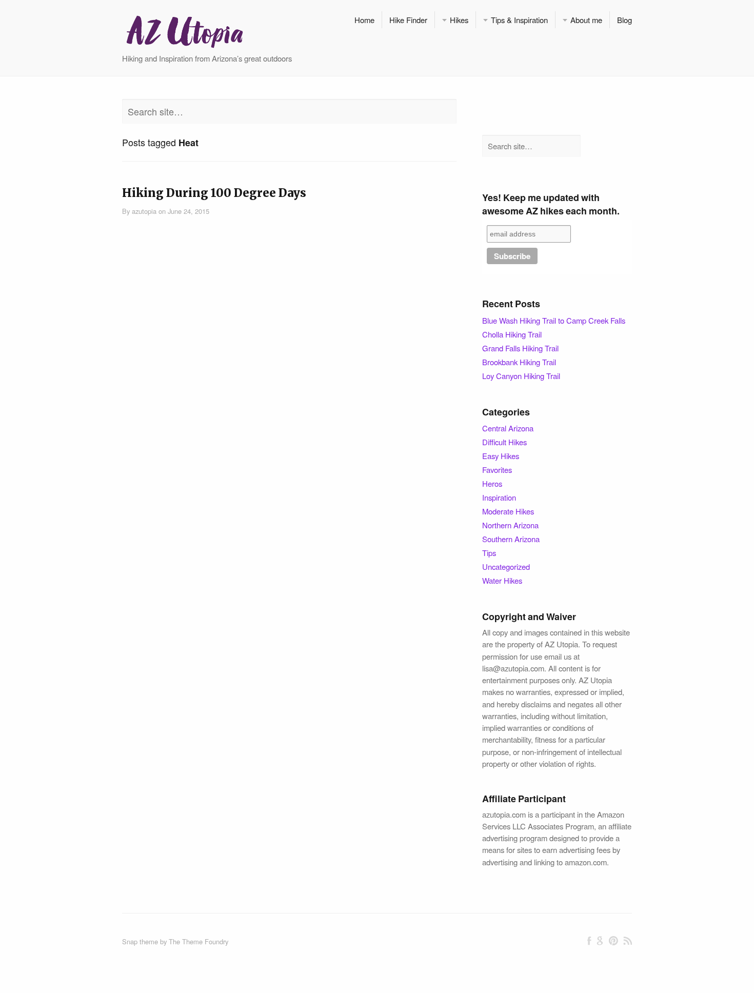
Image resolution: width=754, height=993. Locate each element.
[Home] (184, 30)
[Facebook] (589, 940)
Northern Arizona (510, 525)
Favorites (497, 469)
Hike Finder (408, 19)
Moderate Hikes (508, 511)
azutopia (144, 211)
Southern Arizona (511, 538)
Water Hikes (502, 580)
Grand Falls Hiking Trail (520, 348)
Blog (624, 19)
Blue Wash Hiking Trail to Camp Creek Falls (553, 320)
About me (586, 19)
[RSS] (627, 940)
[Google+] (600, 940)
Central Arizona (507, 428)
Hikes (459, 19)
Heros (492, 483)
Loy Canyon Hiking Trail (521, 375)
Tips (489, 552)
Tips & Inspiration (519, 19)
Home (364, 19)
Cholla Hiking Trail (512, 334)
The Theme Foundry (198, 941)
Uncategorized (506, 566)
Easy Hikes (500, 455)
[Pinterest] (613, 940)
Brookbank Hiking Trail (519, 361)
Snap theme (140, 941)
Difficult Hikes (504, 441)
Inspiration (499, 497)
